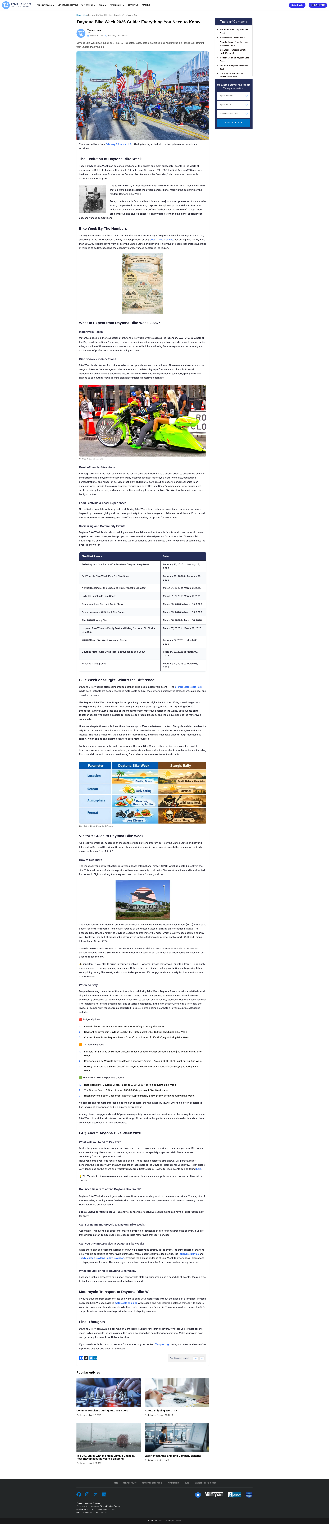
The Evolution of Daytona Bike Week (234, 31)
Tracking (146, 5)
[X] (86, 1358)
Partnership (116, 5)
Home (78, 15)
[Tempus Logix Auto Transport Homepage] (17, 5)
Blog (101, 5)
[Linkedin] (95, 1358)
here (198, 1169)
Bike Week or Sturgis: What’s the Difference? (233, 51)
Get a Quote (297, 5)
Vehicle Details (233, 122)
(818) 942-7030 (318, 5)
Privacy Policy (129, 1483)
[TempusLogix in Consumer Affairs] (198, 1494)
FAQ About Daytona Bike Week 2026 (234, 67)
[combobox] (233, 96)
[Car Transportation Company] (78, 1494)
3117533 (88, 1512)
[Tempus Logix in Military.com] (214, 1494)
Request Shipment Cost (205, 1483)
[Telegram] (91, 1358)
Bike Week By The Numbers (232, 37)
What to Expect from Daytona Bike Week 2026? (234, 44)
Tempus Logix (94, 30)
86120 (104, 1512)
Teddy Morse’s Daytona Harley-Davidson (101, 1258)
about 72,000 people (161, 239)
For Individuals (44, 5)
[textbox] (234, 114)
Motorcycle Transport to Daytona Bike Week (231, 75)
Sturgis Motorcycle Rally (188, 686)
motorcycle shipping (126, 1303)
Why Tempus (87, 5)
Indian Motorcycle (189, 1254)
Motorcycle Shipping (68, 5)
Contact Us (133, 5)
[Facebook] (81, 1358)
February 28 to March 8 (118, 144)
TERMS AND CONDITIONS (152, 1483)
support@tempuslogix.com (103, 1509)
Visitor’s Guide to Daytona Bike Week (234, 59)
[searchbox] (232, 96)
